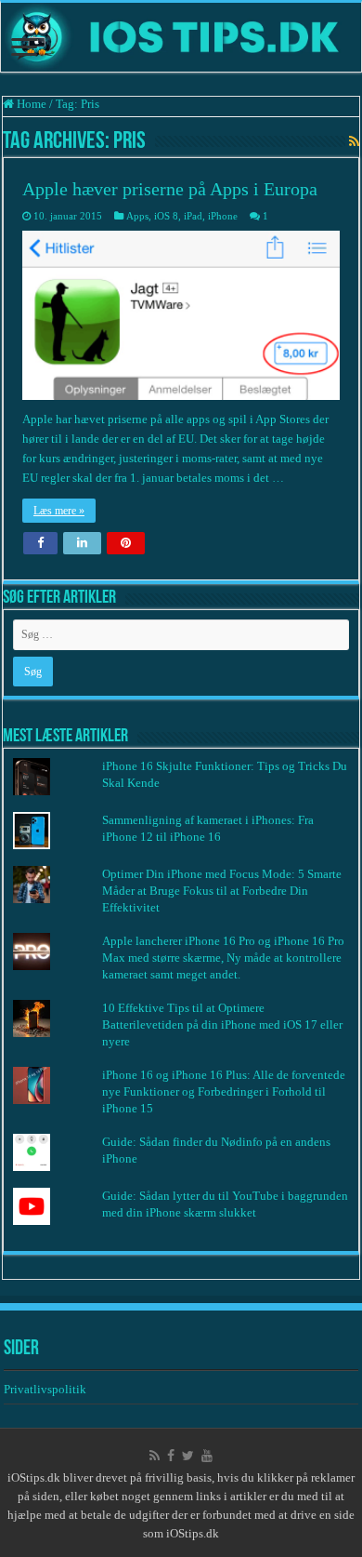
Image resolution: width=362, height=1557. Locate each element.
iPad (193, 215)
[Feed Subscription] (354, 142)
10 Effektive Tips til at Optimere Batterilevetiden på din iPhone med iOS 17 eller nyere (222, 1024)
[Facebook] (170, 1455)
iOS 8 (166, 215)
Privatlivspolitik (46, 1389)
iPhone (223, 215)
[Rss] (155, 1455)
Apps (137, 215)
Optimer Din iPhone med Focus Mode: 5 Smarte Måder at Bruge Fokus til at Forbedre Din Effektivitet (222, 890)
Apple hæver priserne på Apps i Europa (169, 189)
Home (30, 104)
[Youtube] (207, 1455)
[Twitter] (188, 1455)
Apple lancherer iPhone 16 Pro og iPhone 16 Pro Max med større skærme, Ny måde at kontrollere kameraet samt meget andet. (223, 957)
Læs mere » (58, 510)
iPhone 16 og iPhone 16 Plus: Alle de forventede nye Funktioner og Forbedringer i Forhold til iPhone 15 (223, 1091)
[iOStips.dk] (181, 37)
